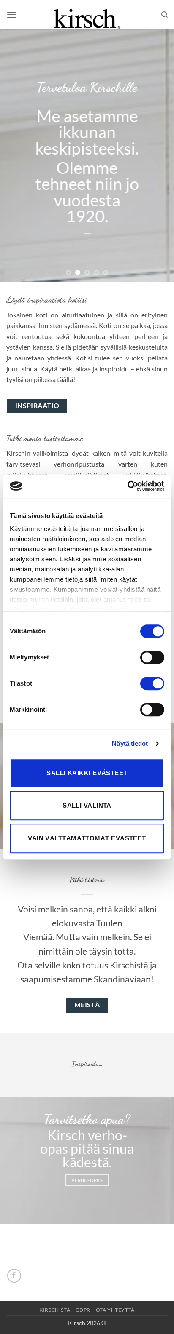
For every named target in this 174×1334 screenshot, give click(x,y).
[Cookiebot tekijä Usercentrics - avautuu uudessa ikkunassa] (127, 485)
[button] (11, 14)
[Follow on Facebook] (14, 1276)
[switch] (152, 657)
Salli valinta (87, 805)
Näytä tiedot (130, 743)
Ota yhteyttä (115, 1310)
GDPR (83, 1310)
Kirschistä (54, 1310)
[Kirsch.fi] (87, 14)
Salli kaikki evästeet (86, 772)
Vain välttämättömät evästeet (87, 838)
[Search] (164, 15)
